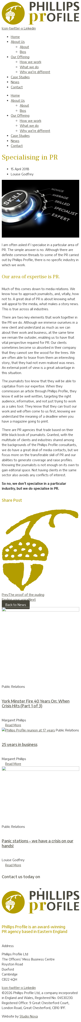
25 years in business (19, 744)
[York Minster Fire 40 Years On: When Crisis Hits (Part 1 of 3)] (40, 610)
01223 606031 (54, 876)
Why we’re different (35, 72)
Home (15, 37)
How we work (30, 62)
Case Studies (20, 77)
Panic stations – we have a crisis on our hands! (37, 843)
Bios (23, 52)
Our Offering (20, 57)
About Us (18, 42)
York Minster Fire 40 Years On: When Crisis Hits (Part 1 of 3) (36, 703)
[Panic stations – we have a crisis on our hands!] (40, 769)
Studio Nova (29, 1016)
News (15, 82)
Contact (17, 87)
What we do (29, 67)
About (24, 47)
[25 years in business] (28, 730)
